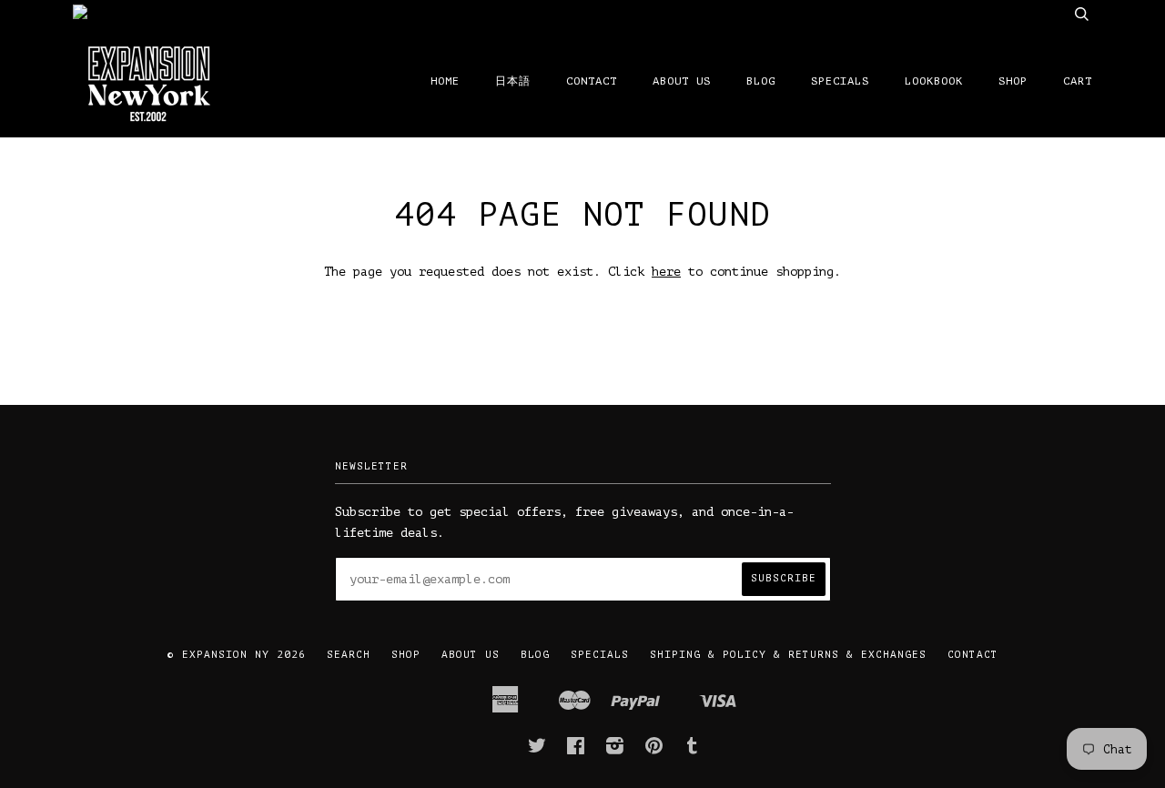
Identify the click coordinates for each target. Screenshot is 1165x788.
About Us (682, 81)
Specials (840, 81)
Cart (1077, 81)
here (666, 271)
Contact (591, 81)
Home (445, 81)
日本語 (513, 81)
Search (348, 655)
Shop (1013, 81)
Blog (760, 81)
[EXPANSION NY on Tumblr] (693, 749)
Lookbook (934, 81)
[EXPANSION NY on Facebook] (576, 749)
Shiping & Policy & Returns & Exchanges (788, 655)
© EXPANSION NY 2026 (236, 655)
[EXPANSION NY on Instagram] (615, 749)
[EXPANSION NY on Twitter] (537, 749)
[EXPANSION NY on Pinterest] (654, 749)
